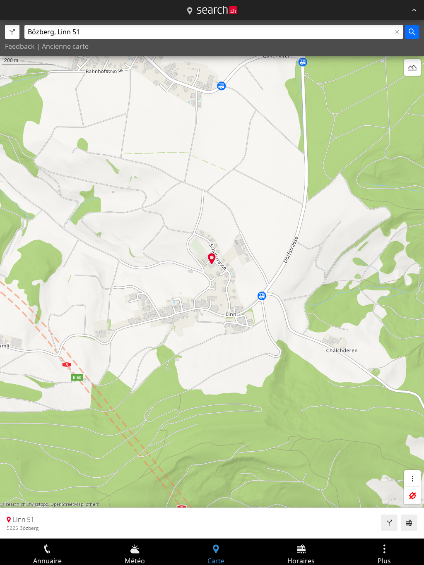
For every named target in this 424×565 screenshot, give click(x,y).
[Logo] (217, 10)
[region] (212, 279)
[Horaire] (409, 523)
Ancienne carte (65, 46)
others (92, 504)
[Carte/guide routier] (189, 11)
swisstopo (38, 504)
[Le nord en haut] (412, 87)
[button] (212, 258)
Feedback (20, 46)
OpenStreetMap (67, 504)
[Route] (389, 523)
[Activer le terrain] (412, 67)
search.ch (16, 504)
